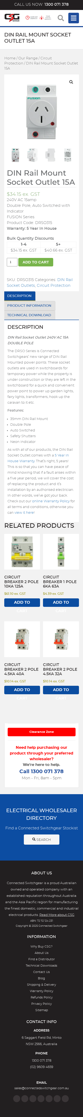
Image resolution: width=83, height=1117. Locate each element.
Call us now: (41, 5)
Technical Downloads (41, 965)
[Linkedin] (40, 1098)
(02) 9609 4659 (41, 1067)
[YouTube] (57, 1098)
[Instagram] (24, 1098)
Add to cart (36, 262)
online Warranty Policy (51, 501)
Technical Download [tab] (29, 315)
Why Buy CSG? (41, 946)
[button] (71, 82)
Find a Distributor (41, 959)
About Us (42, 953)
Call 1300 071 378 (41, 771)
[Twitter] (32, 1098)
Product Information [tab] (29, 305)
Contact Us (41, 972)
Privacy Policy (41, 1003)
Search (43, 839)
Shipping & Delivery (41, 984)
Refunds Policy (42, 997)
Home (10, 58)
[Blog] (65, 1098)
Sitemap (41, 1010)
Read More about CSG (56, 915)
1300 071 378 (41, 1060)
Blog (41, 978)
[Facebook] (16, 1098)
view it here (24, 512)
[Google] (49, 1098)
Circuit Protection (53, 286)
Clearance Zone (41, 732)
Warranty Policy (41, 991)
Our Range (28, 58)
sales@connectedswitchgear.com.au (41, 1088)
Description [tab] (19, 296)
